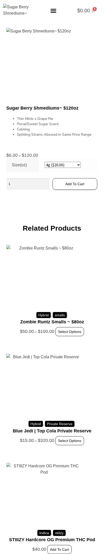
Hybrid (43, 315)
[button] (53, 11)
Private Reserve (59, 424)
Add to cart (74, 184)
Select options (69, 332)
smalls (60, 315)
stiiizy (59, 533)
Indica (44, 533)
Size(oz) (19, 165)
